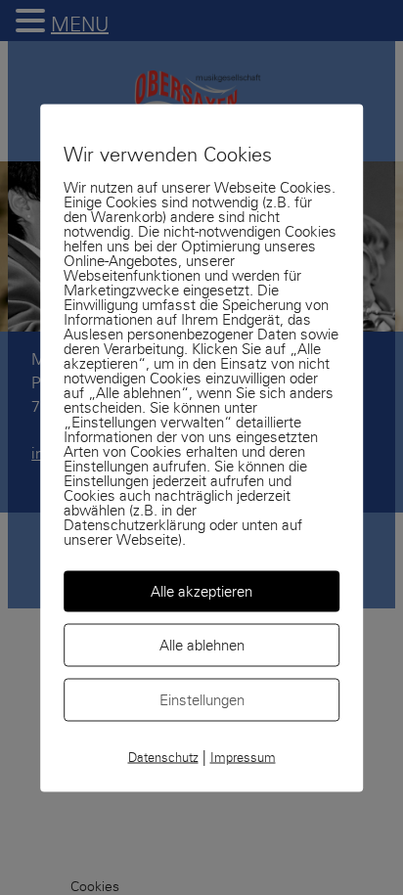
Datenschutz (163, 757)
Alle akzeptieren (201, 591)
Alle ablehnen (202, 644)
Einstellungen (202, 699)
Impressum (243, 757)
